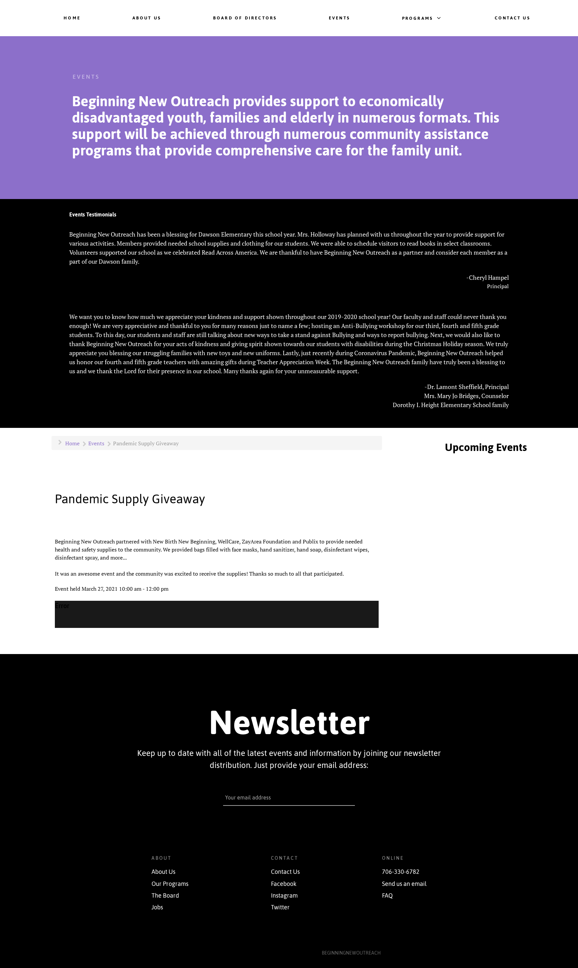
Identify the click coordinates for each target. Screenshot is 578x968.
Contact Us (285, 871)
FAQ (387, 895)
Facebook (283, 884)
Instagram (284, 895)
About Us (163, 871)
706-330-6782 (400, 871)
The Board (165, 895)
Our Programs (170, 884)
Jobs (157, 907)
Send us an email (404, 884)
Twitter (280, 907)
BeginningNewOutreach (351, 953)
